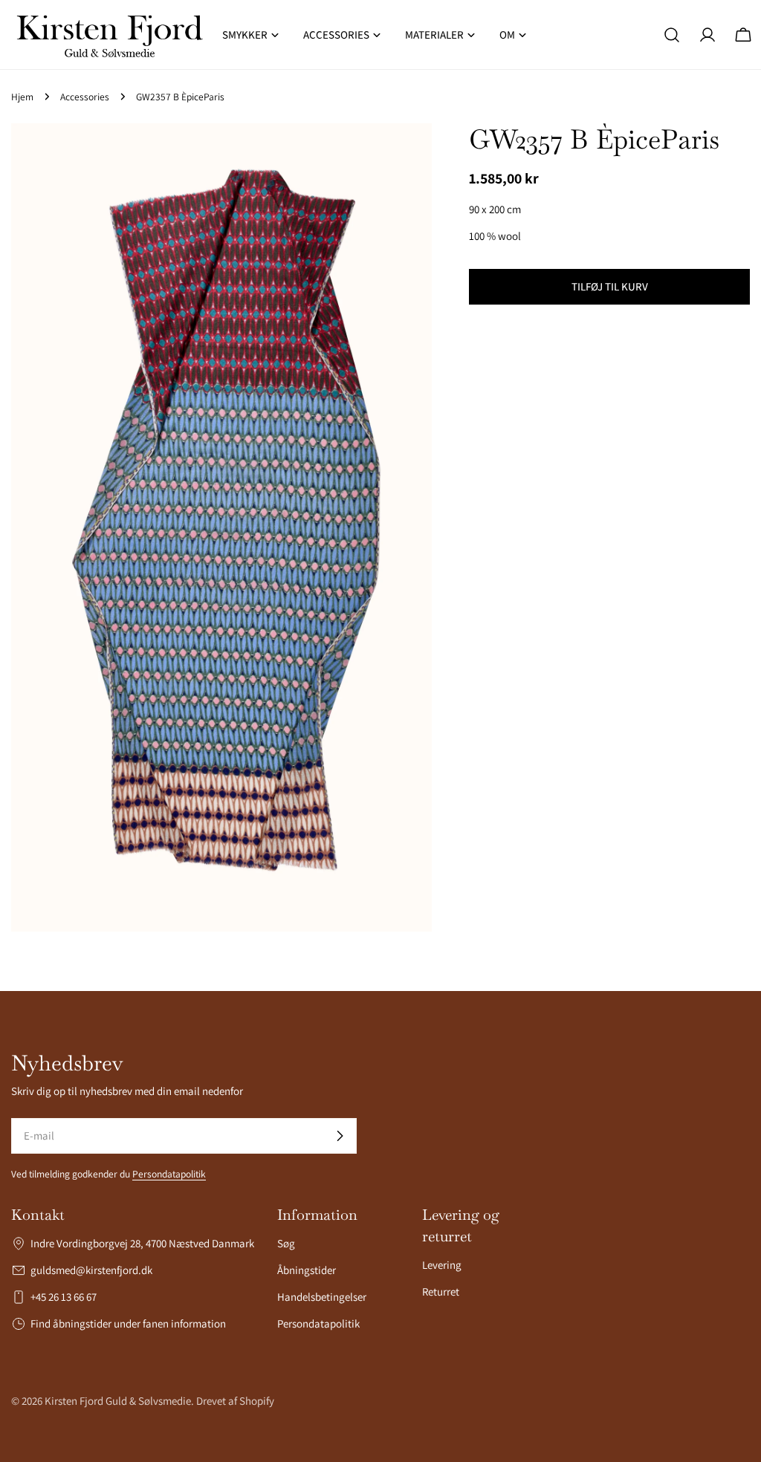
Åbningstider (306, 1270)
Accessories (84, 96)
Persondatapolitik (169, 1173)
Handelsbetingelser (321, 1297)
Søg (286, 1243)
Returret (440, 1291)
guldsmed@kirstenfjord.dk (91, 1270)
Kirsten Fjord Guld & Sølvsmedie (118, 1401)
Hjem (22, 96)
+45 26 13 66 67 (63, 1297)
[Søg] (672, 35)
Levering (442, 1265)
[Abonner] (339, 1135)
